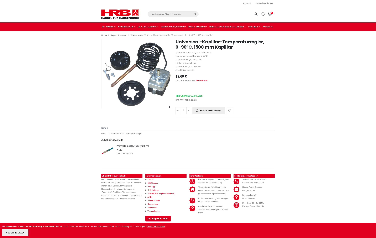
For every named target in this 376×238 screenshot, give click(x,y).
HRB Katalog (152, 190)
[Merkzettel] (263, 14)
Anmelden (247, 3)
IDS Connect (152, 183)
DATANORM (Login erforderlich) (160, 193)
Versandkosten (202, 80)
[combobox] (173, 14)
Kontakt (150, 179)
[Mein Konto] (255, 14)
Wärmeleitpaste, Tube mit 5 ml (133, 146)
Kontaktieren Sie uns (264, 3)
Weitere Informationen (156, 226)
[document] (188, 230)
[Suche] (195, 14)
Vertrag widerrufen (158, 218)
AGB (149, 197)
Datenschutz (152, 204)
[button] (169, 107)
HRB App (151, 186)
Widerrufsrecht (153, 201)
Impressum (152, 208)
